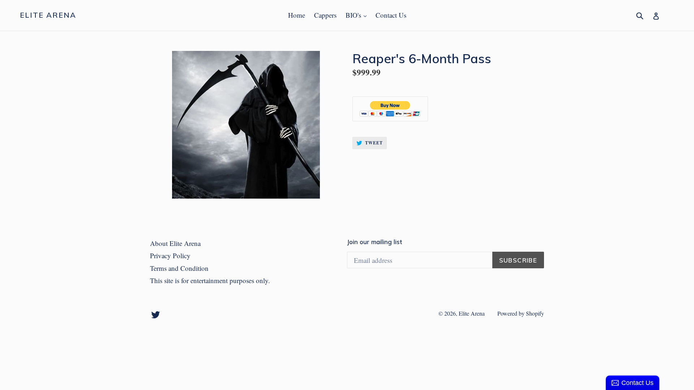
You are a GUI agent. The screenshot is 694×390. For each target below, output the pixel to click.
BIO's (358, 15)
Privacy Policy (170, 255)
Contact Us (391, 15)
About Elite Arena (175, 243)
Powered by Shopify (520, 313)
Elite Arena (48, 15)
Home (296, 15)
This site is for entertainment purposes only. (210, 280)
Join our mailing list (374, 242)
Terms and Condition (179, 268)
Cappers (325, 15)
